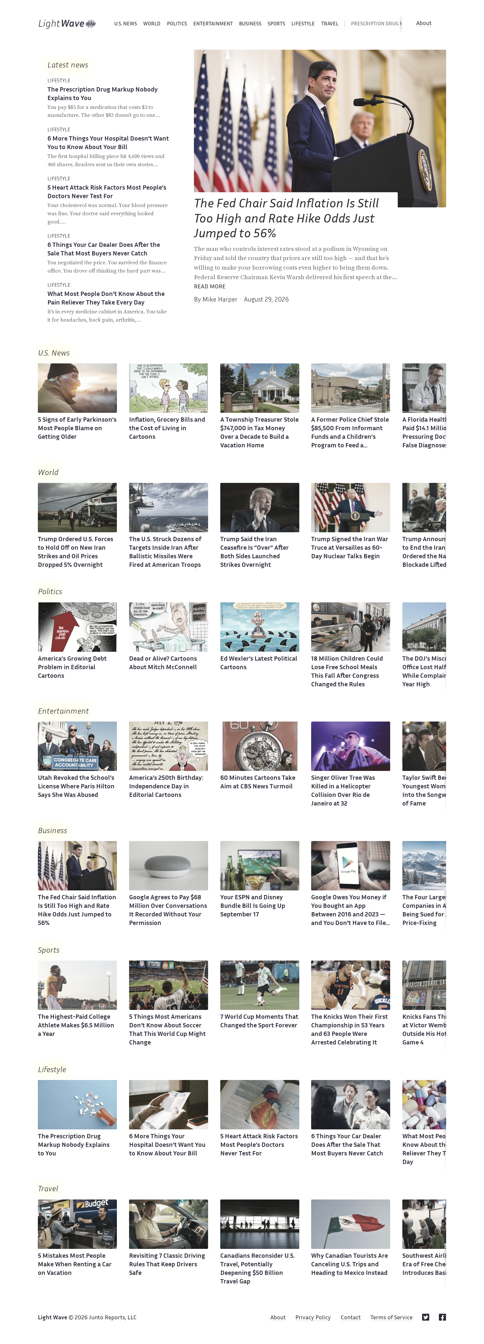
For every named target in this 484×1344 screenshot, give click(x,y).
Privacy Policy (313, 1318)
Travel (329, 24)
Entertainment (213, 24)
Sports (276, 24)
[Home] (67, 24)
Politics (177, 24)
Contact (351, 1318)
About (424, 23)
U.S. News (125, 24)
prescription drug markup (385, 24)
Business (250, 24)
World (151, 24)
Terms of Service (391, 1318)
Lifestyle (303, 24)
